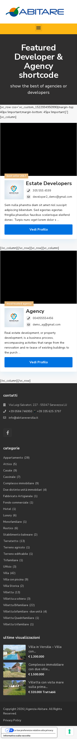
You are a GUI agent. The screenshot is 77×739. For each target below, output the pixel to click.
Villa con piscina (13, 579)
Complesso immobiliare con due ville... (46, 666)
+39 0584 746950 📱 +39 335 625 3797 (35, 411)
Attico (7, 464)
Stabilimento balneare (18, 535)
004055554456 (43, 318)
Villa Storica (11, 586)
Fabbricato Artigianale (18, 496)
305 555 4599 (42, 191)
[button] (38, 27)
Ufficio (7, 567)
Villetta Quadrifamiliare (18, 618)
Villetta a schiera (14, 599)
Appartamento (13, 458)
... (58, 220)
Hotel (7, 509)
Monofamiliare (12, 522)
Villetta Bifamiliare (15, 605)
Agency (35, 311)
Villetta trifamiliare (16, 624)
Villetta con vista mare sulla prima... (46, 684)
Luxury (7, 515)
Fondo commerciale (15, 503)
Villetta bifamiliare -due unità (22, 612)
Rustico (8, 528)
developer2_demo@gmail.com (52, 197)
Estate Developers (49, 183)
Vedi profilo (39, 229)
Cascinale (9, 477)
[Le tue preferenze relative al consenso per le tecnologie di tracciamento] (69, 731)
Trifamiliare (10, 560)
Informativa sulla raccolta (16, 735)
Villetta (8, 592)
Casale (7, 471)
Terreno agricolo (14, 547)
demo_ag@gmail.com (47, 325)
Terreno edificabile (15, 554)
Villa (6, 573)
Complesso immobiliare (18, 483)
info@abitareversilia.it (23, 418)
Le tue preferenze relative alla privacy (33, 730)
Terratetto (10, 541)
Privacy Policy (12, 720)
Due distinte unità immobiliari (22, 490)
